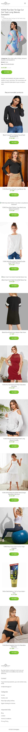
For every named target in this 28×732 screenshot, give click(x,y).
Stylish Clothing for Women (8, 703)
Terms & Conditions (6, 718)
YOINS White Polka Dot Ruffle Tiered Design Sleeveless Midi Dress (14, 493)
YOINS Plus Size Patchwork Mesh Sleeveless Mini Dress (14, 385)
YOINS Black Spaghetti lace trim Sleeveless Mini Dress (14, 646)
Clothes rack (4, 698)
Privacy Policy (4, 721)
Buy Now (6, 72)
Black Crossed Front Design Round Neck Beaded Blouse (14, 135)
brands (3, 695)
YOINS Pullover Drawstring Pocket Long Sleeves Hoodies (14, 439)
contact (3, 715)
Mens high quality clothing (14, 58)
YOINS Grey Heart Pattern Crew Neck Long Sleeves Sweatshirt (14, 208)
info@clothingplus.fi (6, 686)
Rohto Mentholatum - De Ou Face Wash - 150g (14, 592)
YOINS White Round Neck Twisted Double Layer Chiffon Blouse (14, 262)
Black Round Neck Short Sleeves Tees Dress (14, 332)
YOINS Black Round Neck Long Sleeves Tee (14, 189)
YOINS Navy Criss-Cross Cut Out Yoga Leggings (14, 547)
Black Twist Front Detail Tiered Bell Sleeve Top (14, 280)
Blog (2, 713)
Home (2, 17)
